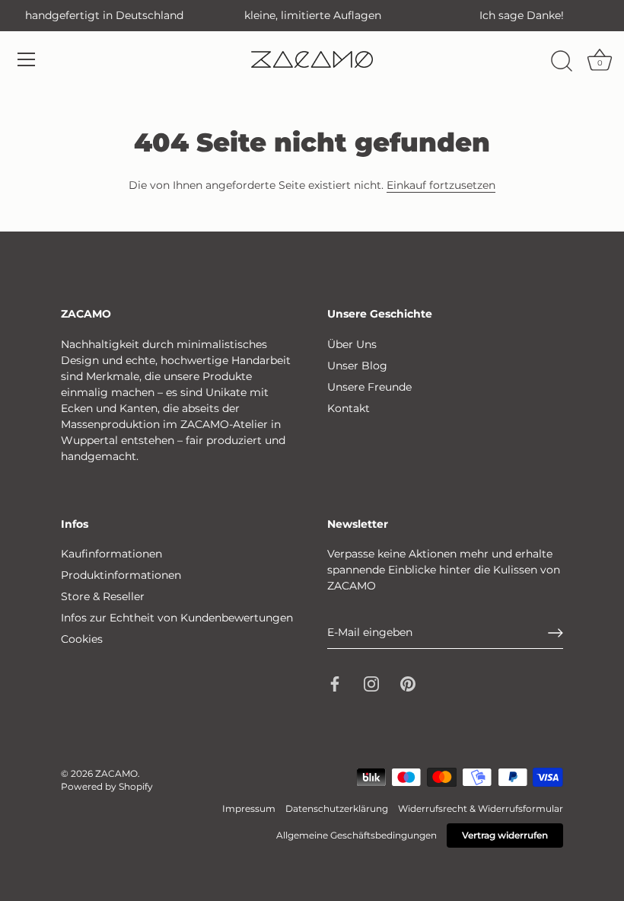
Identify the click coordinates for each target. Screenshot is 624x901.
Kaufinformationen (111, 554)
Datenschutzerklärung (336, 808)
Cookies (82, 639)
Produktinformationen (121, 575)
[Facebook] (334, 683)
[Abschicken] (555, 633)
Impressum (248, 808)
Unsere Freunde (369, 387)
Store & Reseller (103, 596)
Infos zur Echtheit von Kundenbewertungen (177, 618)
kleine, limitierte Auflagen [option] (312, 15)
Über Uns (352, 344)
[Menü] (26, 59)
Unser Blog (357, 365)
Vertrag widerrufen (505, 835)
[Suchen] (561, 61)
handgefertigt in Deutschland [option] (104, 15)
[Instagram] (371, 683)
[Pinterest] (407, 683)
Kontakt (348, 408)
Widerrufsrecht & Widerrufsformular (480, 808)
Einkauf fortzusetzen (441, 185)
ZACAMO (116, 773)
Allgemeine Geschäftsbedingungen (356, 835)
